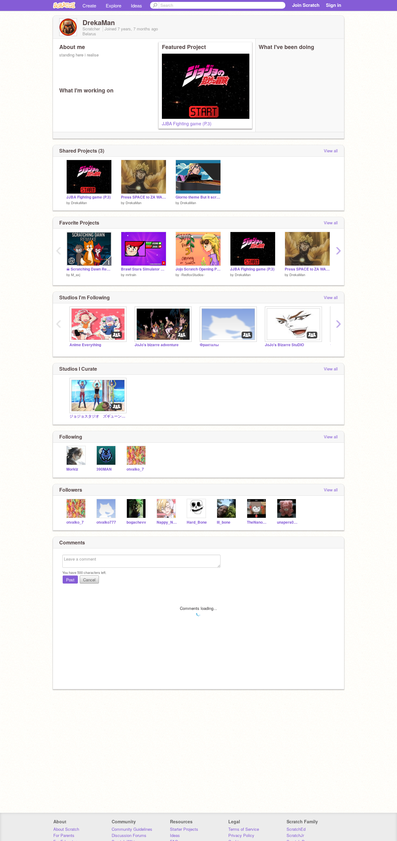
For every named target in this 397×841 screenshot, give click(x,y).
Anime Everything (85, 344)
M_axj (75, 274)
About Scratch (66, 829)
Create (89, 5)
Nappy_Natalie (167, 522)
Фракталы (209, 344)
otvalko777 (106, 522)
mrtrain (131, 274)
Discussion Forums (129, 835)
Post (70, 580)
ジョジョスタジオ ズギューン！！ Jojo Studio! (97, 416)
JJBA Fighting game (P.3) (187, 123)
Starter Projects (184, 829)
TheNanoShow (257, 522)
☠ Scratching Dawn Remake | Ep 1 (89, 269)
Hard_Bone (197, 522)
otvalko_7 (135, 469)
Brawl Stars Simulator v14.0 (143, 269)
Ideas (136, 5)
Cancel (89, 580)
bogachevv (136, 522)
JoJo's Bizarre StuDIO (284, 344)
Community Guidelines (132, 829)
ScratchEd (296, 829)
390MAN (104, 469)
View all (331, 151)
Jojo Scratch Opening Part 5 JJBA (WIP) (198, 269)
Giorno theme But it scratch (198, 197)
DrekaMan (79, 202)
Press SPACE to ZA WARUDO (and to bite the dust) (143, 197)
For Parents (63, 835)
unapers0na (287, 522)
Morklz (72, 469)
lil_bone (223, 522)
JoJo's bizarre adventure (157, 344)
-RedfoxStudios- (192, 274)
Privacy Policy (241, 835)
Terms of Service (243, 829)
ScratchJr (295, 835)
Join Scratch (305, 5)
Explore (113, 5)
